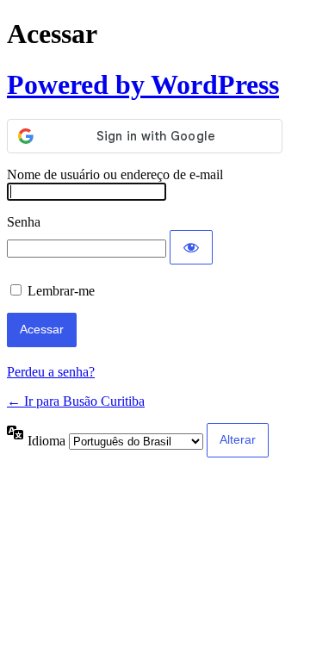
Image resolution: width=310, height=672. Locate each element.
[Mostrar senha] (191, 247)
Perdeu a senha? (51, 371)
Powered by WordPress (143, 84)
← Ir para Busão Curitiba (76, 401)
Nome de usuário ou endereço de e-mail (115, 174)
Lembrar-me (61, 290)
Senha (23, 222)
